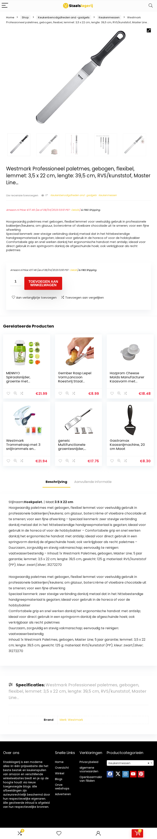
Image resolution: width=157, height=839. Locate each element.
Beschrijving (56, 481)
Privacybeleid (89, 762)
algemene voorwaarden (89, 769)
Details (75, 210)
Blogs (58, 779)
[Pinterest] (141, 774)
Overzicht (62, 768)
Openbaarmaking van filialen (92, 779)
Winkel (59, 773)
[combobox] (130, 763)
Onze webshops (62, 786)
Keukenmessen (109, 17)
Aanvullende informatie (93, 481)
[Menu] (5, 5)
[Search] (151, 5)
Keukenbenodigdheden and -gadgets (64, 17)
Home (10, 17)
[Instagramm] (125, 774)
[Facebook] (110, 774)
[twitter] (117, 774)
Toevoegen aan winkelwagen (43, 283)
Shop (25, 17)
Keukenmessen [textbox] (129, 763)
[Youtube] (133, 774)
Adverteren (63, 794)
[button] (149, 30)
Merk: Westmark (71, 720)
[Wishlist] (58, 833)
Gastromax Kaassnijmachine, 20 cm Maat (127, 444)
